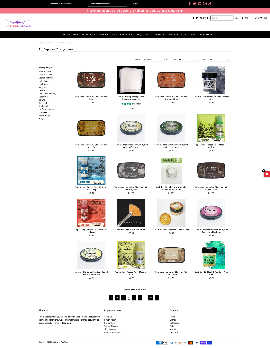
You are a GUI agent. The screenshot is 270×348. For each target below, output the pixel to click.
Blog (149, 34)
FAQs (140, 34)
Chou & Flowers (45, 75)
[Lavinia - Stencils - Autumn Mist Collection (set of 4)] (171, 170)
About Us (108, 317)
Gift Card (174, 332)
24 (151, 298)
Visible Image (44, 115)
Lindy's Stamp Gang (47, 93)
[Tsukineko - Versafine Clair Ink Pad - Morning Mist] (131, 170)
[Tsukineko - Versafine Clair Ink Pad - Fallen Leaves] (211, 170)
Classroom (205, 34)
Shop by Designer (46, 67)
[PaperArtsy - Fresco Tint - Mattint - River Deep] (91, 170)
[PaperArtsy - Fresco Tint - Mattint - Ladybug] (91, 213)
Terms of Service (111, 326)
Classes (190, 34)
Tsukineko (43, 112)
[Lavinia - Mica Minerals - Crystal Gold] (171, 213)
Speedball (43, 103)
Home (66, 34)
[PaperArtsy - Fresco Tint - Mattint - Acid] (131, 255)
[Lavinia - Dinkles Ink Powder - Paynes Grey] (211, 80)
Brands (86, 34)
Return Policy (110, 320)
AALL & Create (45, 71)
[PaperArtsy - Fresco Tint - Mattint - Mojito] (211, 128)
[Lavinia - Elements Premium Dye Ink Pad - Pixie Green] (171, 128)
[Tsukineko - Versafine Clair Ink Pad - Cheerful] (91, 128)
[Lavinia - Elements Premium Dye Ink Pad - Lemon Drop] (91, 255)
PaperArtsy (44, 97)
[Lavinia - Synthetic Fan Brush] (131, 213)
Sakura (42, 100)
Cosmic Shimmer (46, 78)
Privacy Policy (110, 323)
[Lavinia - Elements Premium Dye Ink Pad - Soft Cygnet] (131, 128)
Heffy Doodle (44, 81)
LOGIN (238, 18)
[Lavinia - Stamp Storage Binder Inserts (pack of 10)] (131, 80)
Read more (66, 323)
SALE (114, 34)
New (75, 34)
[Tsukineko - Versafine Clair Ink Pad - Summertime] (171, 80)
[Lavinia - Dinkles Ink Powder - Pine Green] (211, 255)
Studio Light (44, 106)
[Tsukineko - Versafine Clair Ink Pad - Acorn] (91, 80)
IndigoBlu (43, 87)
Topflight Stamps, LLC (48, 109)
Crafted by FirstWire (60, 342)
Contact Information (113, 332)
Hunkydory (43, 84)
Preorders (127, 34)
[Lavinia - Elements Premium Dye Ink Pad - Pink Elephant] (211, 213)
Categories (101, 34)
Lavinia (42, 90)
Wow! (41, 119)
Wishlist (160, 34)
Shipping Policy (110, 329)
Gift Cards (175, 34)
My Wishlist (267, 174)
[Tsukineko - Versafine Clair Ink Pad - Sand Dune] (171, 255)
